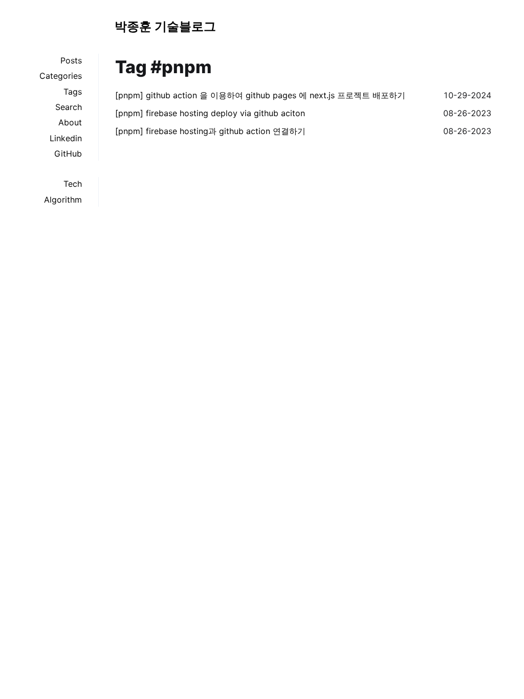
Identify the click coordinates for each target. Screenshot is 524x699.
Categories (60, 76)
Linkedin (66, 138)
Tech (72, 184)
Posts (71, 60)
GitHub (68, 153)
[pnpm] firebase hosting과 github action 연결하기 (210, 131)
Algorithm (63, 199)
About (70, 122)
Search (68, 107)
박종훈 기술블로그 (165, 26)
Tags (72, 91)
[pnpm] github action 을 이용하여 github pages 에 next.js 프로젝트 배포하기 (260, 95)
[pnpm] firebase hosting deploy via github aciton (210, 113)
